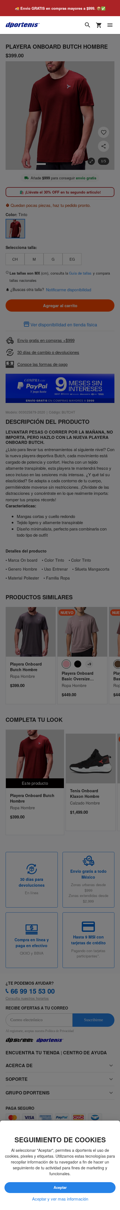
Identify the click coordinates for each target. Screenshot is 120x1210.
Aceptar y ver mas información (60, 1199)
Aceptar (60, 1187)
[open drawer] (110, 25)
